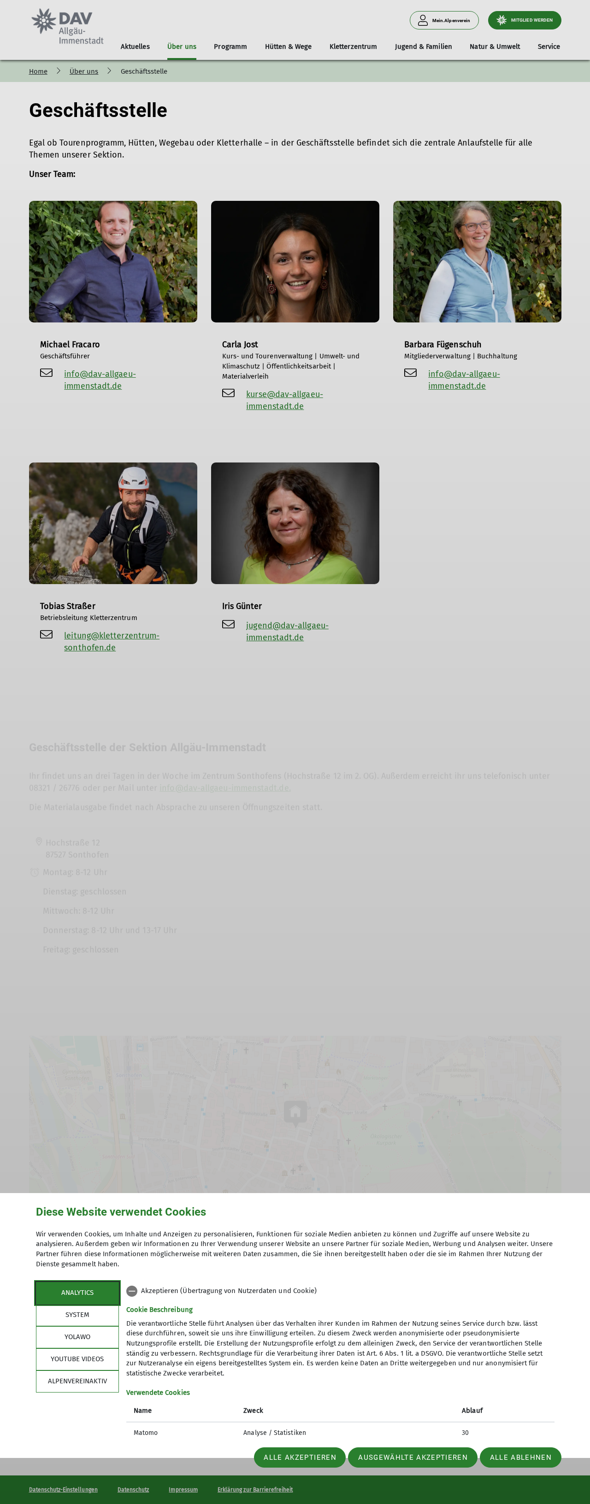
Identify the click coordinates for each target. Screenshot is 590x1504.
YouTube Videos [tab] (77, 1359)
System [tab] (77, 1315)
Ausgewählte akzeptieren (413, 1457)
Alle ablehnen (521, 1457)
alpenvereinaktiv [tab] (77, 1381)
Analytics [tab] (77, 1292)
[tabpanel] (340, 1363)
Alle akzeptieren (300, 1457)
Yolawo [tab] (77, 1337)
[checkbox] (340, 1291)
